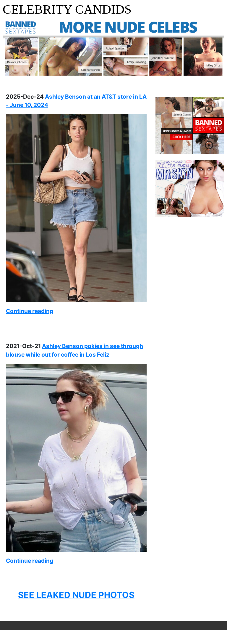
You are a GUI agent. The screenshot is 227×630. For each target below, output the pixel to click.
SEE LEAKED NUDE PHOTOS (76, 595)
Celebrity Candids (67, 9)
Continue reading (29, 311)
